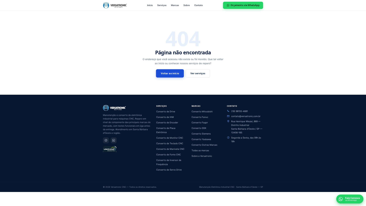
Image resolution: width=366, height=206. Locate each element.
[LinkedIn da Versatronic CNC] (114, 140)
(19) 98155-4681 (239, 111)
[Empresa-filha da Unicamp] (109, 150)
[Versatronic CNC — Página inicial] (115, 5)
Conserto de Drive (165, 111)
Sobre (186, 5)
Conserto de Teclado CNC (169, 143)
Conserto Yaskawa (201, 139)
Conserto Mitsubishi (202, 111)
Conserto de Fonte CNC (168, 154)
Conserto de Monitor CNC (169, 137)
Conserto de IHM (165, 117)
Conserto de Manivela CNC (170, 149)
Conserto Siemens (201, 133)
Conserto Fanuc (200, 117)
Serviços (161, 5)
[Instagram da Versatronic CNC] (106, 140)
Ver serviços (197, 73)
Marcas (175, 5)
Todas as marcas (200, 150)
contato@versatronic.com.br (245, 116)
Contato (198, 5)
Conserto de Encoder (167, 122)
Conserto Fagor (200, 122)
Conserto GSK (199, 128)
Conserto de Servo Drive (169, 169)
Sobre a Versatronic (202, 156)
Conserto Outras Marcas (204, 144)
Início (150, 5)
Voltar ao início (170, 73)
